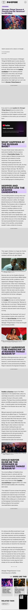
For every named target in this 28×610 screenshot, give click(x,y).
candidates (4, 71)
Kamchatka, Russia (14, 154)
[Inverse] (12, 2)
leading (20, 69)
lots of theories (12, 318)
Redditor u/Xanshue (7, 391)
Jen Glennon (7, 51)
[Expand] (20, 596)
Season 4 (13, 82)
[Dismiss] (25, 596)
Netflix (4, 604)
